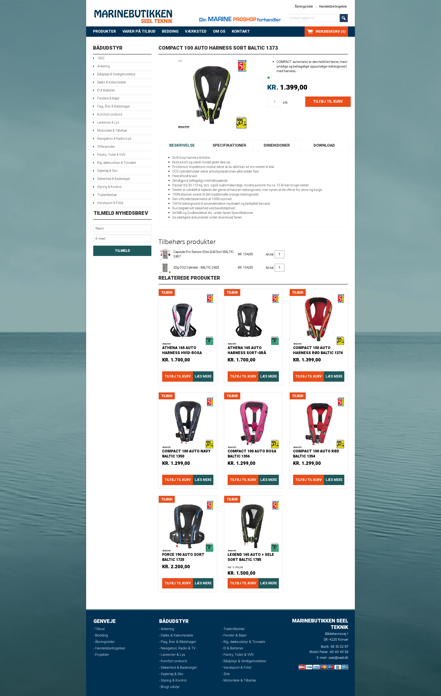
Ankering (103, 66)
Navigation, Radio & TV (178, 648)
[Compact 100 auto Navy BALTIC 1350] (187, 423)
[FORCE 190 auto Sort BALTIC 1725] (187, 526)
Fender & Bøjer (235, 635)
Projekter (102, 654)
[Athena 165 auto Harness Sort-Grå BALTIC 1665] (253, 319)
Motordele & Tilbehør (112, 130)
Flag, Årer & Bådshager (113, 106)
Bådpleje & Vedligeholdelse (116, 74)
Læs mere (203, 376)
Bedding (170, 31)
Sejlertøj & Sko (107, 170)
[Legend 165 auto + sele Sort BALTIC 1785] (253, 526)
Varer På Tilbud (138, 31)
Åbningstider (304, 6)
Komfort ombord (109, 114)
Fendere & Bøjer (108, 98)
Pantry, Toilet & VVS (111, 154)
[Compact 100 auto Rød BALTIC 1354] (318, 423)
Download (324, 145)
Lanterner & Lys (108, 122)
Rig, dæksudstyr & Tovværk (116, 162)
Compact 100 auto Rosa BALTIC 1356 (252, 454)
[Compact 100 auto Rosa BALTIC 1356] (253, 423)
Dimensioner (277, 145)
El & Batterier (106, 90)
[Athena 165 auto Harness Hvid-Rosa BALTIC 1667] (187, 319)
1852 (101, 58)
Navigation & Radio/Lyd (114, 138)
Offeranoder (106, 146)
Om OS (219, 31)
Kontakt (241, 31)
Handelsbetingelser (333, 6)
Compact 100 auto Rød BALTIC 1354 (316, 454)
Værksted (195, 31)
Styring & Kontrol (109, 187)
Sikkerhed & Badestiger (113, 178)
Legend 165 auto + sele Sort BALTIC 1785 (251, 557)
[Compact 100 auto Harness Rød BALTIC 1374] (318, 319)
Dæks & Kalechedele (111, 82)
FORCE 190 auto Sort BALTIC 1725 (183, 557)
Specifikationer (229, 145)
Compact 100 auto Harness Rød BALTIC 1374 (318, 350)
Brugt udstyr (170, 686)
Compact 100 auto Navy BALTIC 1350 (186, 454)
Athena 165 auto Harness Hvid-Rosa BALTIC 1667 (182, 353)
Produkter (104, 31)
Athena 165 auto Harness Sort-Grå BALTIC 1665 (247, 353)
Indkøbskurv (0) (331, 31)
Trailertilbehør (107, 195)
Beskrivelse (182, 145)
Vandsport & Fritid (110, 203)
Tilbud (100, 628)
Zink (226, 673)
